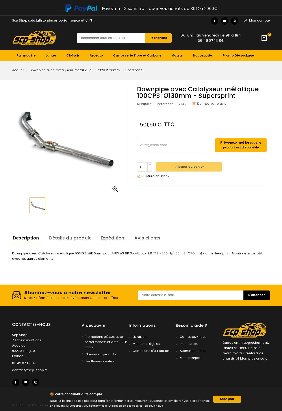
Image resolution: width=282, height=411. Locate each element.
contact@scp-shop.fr (29, 370)
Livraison (140, 336)
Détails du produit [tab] (70, 238)
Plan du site (189, 343)
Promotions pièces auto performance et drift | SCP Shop (106, 342)
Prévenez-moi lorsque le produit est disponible (241, 145)
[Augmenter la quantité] (149, 164)
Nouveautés (203, 55)
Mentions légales (146, 343)
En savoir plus (154, 406)
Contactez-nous (31, 325)
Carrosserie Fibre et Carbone (137, 55)
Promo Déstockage (238, 55)
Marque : (144, 104)
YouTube (224, 21)
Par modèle (26, 55)
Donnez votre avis (211, 103)
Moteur (177, 55)
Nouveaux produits (101, 354)
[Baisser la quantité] (149, 169)
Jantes (51, 55)
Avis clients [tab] (147, 238)
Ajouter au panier (189, 166)
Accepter (227, 399)
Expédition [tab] (112, 238)
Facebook (214, 21)
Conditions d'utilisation (151, 351)
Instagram (234, 21)
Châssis (73, 55)
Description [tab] (26, 238)
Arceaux (97, 55)
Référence (165, 104)
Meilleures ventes (100, 361)
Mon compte (190, 358)
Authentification (193, 351)
